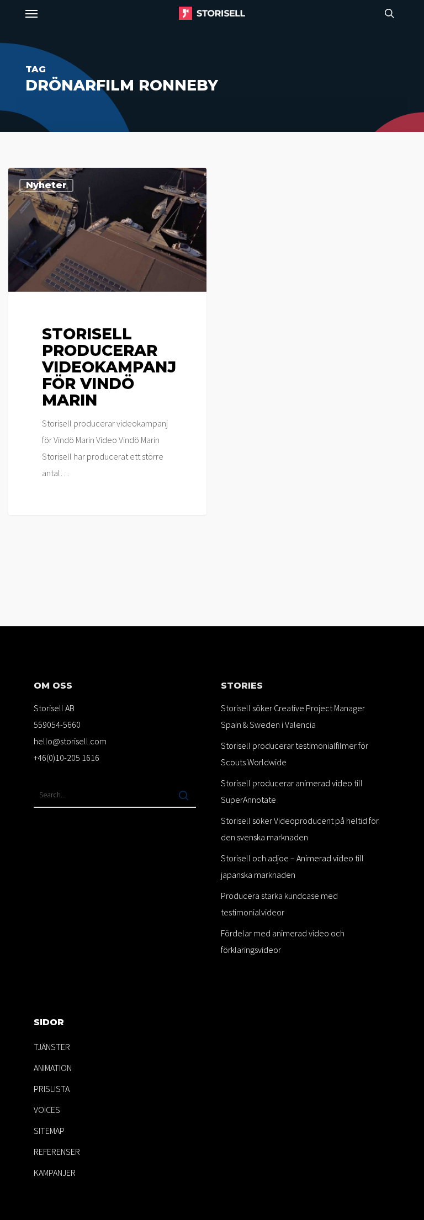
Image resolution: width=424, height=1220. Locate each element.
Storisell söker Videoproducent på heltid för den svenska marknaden (300, 829)
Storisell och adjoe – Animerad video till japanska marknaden (292, 866)
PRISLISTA (52, 1088)
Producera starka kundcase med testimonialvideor (279, 904)
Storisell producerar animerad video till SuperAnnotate (292, 791)
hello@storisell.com (70, 741)
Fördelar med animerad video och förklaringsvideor (282, 941)
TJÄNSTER (52, 1046)
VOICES (47, 1109)
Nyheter (46, 185)
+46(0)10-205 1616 (66, 757)
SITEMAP (49, 1130)
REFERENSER (57, 1151)
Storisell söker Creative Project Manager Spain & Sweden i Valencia (293, 716)
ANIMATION (53, 1067)
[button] (31, 13)
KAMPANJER (55, 1172)
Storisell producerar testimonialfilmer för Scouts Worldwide (294, 754)
